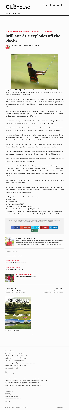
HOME (7, 13)
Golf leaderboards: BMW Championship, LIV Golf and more (18, 379)
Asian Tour (8, 260)
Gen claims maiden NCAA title (13, 256)
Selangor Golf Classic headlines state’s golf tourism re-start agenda (20, 363)
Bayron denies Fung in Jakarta (14, 269)
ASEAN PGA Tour (9, 391)
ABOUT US (16, 13)
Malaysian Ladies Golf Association (13, 398)
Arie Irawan (18, 221)
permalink (50, 221)
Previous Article (11, 288)
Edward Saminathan (20, 45)
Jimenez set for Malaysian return (54, 290)
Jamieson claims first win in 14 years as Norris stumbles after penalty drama (22, 380)
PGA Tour (17, 260)
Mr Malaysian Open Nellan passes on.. (13, 367)
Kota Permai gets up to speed (11, 368)
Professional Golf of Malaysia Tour (40, 31)
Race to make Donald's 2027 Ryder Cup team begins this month (19, 385)
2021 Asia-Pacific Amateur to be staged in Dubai (16, 358)
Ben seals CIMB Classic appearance (15, 262)
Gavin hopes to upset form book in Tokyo (14, 360)
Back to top (60, 407)
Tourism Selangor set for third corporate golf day (16, 355)
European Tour (26, 274)
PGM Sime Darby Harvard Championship (31, 221)
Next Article (59, 288)
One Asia (7, 399)
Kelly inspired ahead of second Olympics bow (15, 357)
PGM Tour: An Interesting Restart (12, 362)
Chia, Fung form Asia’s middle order (26, 276)
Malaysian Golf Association (11, 396)
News (25, 31)
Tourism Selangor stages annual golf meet (14, 353)
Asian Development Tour (14, 31)
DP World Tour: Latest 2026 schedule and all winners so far (18, 382)
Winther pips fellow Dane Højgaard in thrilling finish (16, 383)
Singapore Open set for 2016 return (15, 290)
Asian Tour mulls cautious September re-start (15, 365)
